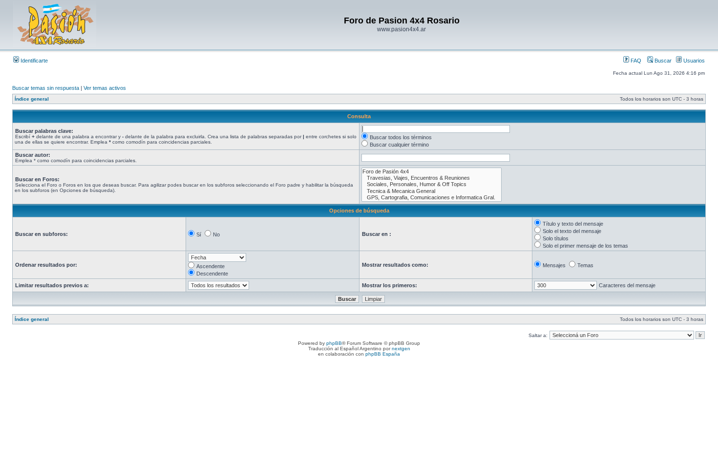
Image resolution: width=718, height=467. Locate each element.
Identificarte (33, 61)
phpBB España (382, 354)
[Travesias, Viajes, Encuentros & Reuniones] (431, 178)
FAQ (635, 61)
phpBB (334, 343)
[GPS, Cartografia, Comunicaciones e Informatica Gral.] (431, 197)
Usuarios (693, 61)
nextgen (401, 348)
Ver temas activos (105, 88)
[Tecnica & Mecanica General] (431, 191)
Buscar (662, 61)
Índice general (32, 99)
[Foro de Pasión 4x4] (431, 172)
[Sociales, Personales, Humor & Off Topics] (431, 184)
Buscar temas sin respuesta (45, 88)
